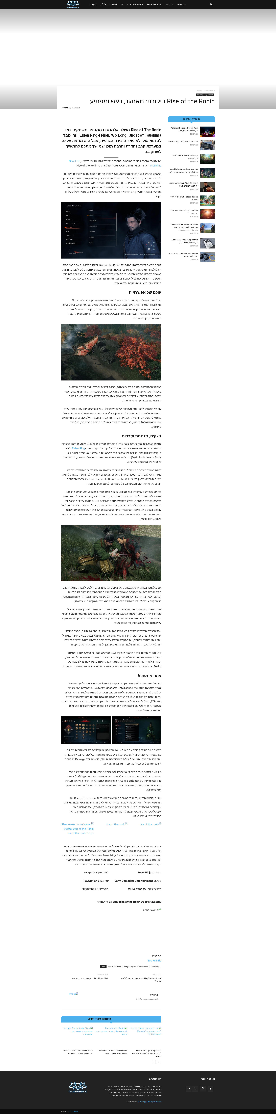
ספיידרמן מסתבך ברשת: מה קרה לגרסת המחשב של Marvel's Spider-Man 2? (146, 1053)
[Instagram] (203, 1088)
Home (199, 90)
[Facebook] (210, 1089)
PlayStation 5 (135, 4)
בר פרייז (65, 108)
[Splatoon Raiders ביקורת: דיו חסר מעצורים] (207, 200)
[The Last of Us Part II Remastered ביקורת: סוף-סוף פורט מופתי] (111, 1037)
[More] (92, 119)
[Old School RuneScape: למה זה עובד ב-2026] (207, 159)
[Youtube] (188, 1089)
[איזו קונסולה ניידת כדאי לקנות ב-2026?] (207, 145)
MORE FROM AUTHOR (99, 1019)
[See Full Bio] (145, 960)
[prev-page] (158, 1062)
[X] (195, 1089)
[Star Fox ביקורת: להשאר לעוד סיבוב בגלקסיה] (207, 214)
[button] (211, 4)
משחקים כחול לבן (108, 4)
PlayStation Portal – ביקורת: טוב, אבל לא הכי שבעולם (140, 980)
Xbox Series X (154, 4)
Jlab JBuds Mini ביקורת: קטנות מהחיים (90, 978)
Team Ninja (155, 966)
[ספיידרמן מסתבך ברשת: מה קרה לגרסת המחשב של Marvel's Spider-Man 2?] (145, 1037)
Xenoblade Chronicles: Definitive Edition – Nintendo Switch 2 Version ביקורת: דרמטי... (184, 227)
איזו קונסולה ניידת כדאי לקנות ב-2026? (183, 142)
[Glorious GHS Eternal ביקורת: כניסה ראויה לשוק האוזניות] (207, 257)
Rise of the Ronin (114, 966)
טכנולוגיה (181, 4)
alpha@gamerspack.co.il (149, 1101)
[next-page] (154, 1062)
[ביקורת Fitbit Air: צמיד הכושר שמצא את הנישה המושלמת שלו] (207, 187)
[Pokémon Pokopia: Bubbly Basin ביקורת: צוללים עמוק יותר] (207, 132)
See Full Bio (154, 960)
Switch (169, 4)
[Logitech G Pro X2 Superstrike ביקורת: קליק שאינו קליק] (207, 243)
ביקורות (93, 4)
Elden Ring (78, 448)
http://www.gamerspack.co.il (147, 999)
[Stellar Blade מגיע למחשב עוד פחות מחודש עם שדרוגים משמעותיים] (77, 1037)
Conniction (74, 1111)
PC (122, 4)
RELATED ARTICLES (124, 1019)
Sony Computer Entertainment (136, 966)
